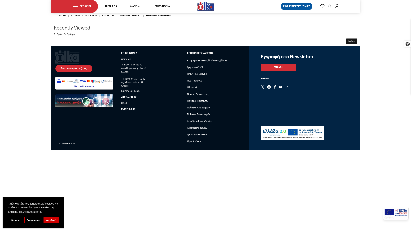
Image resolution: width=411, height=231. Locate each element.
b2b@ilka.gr (128, 109)
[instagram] (287, 87)
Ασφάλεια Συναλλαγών (199, 121)
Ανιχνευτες (108, 16)
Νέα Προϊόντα (194, 81)
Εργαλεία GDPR (195, 67)
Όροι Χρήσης (194, 141)
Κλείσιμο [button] (15, 220)
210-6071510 (128, 97)
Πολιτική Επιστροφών (198, 114)
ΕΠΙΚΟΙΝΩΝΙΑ (162, 6)
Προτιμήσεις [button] (33, 220)
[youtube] (280, 87)
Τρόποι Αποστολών (197, 134)
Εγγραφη (278, 67)
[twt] (262, 87)
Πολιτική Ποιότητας (197, 101)
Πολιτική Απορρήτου (198, 108)
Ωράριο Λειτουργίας (198, 94)
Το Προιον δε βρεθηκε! (158, 16)
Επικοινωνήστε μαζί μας (74, 68)
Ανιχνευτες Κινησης (130, 16)
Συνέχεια (351, 41)
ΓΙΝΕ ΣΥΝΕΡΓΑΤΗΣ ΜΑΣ (296, 6)
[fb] (275, 87)
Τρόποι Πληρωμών (197, 128)
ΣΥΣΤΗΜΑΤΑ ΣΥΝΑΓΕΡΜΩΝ (84, 16)
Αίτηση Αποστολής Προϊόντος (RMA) (207, 60)
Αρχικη (62, 16)
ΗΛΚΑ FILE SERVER (197, 74)
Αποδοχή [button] (51, 220)
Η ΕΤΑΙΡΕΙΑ (111, 6)
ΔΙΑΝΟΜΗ (135, 6)
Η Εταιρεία (192, 87)
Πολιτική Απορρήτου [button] (30, 211)
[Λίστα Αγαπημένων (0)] (322, 6)
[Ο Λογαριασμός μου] (337, 6)
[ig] (269, 87)
